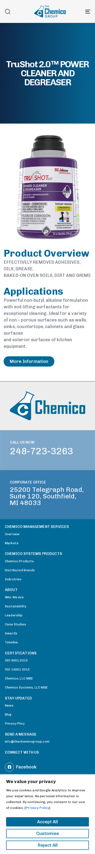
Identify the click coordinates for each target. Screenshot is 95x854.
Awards (11, 633)
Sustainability (15, 606)
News (9, 705)
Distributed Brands (20, 570)
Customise (47, 833)
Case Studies (15, 624)
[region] (47, 814)
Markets (12, 543)
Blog (8, 714)
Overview (12, 534)
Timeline (11, 642)
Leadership (14, 615)
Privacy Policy (37, 808)
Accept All (47, 822)
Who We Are (14, 597)
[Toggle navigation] (76, 11)
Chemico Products (19, 561)
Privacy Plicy (15, 723)
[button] (7, 11)
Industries (13, 579)
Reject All (48, 845)
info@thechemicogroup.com (27, 741)
